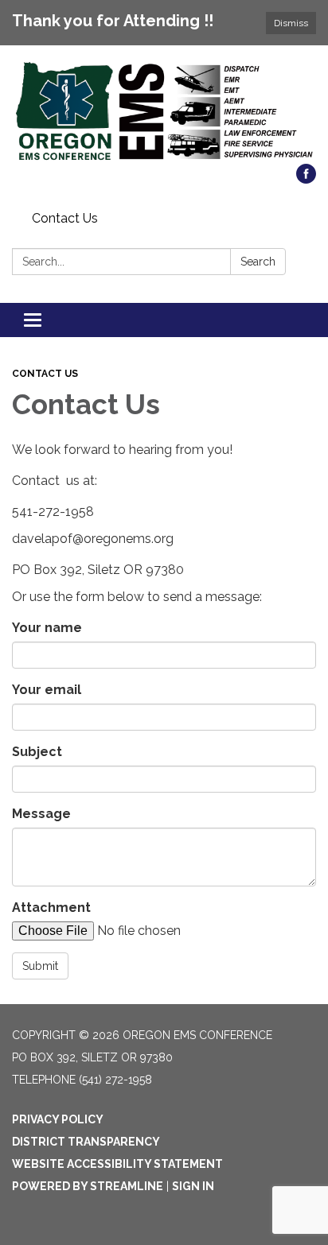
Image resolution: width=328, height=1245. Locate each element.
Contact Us (65, 218)
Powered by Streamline (87, 1186)
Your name (47, 627)
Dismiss (291, 23)
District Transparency (86, 1141)
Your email (46, 689)
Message (41, 813)
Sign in (193, 1186)
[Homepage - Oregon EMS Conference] (164, 112)
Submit (40, 966)
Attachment (51, 907)
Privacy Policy (57, 1119)
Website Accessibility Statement (117, 1164)
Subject (37, 751)
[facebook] (306, 179)
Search (257, 261)
